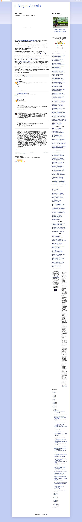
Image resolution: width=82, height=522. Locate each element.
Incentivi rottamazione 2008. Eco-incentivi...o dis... (59, 429)
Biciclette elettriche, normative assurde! (58, 139)
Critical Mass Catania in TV (56, 131)
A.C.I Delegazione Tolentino (22, 93)
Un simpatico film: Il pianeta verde (57, 59)
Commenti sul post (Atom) (22, 153)
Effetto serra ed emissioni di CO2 (57, 87)
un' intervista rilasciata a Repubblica (23, 61)
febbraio (55, 504)
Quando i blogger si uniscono (59, 473)
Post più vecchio (46, 152)
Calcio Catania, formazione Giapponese (58, 261)
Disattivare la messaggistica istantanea (58, 170)
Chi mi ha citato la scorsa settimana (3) (60, 433)
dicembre (56, 410)
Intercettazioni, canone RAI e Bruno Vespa (59, 117)
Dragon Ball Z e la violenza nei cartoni (58, 254)
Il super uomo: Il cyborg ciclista (57, 135)
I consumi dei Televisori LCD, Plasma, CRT (59, 55)
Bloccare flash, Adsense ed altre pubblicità (59, 184)
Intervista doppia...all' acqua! (57, 109)
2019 (54, 393)
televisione (30, 76)
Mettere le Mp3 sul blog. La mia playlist (58, 181)
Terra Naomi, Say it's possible (57, 224)
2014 (54, 399)
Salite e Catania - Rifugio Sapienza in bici (59, 146)
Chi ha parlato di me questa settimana (60, 469)
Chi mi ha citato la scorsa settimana (60, 450)
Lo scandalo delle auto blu (56, 63)
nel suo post (27, 43)
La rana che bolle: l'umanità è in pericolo (59, 72)
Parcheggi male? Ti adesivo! (57, 250)
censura (19, 76)
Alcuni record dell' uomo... (56, 244)
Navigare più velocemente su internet (58, 180)
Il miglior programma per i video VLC (58, 162)
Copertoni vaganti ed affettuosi (57, 190)
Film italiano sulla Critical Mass (57, 128)
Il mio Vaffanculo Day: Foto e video (58, 235)
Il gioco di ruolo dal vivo (56, 247)
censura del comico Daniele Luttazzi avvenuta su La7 (27, 40)
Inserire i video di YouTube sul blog (58, 169)
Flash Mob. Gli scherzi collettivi (57, 216)
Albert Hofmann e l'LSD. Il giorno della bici (59, 115)
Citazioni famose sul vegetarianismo (58, 81)
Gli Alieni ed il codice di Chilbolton (58, 251)
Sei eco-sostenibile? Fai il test (57, 255)
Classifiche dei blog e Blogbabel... (59, 474)
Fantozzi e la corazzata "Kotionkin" (58, 193)
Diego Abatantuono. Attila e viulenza (58, 209)
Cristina (18, 81)
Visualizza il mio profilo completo (60, 29)
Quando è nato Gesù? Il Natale (57, 90)
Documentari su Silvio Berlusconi (59, 456)
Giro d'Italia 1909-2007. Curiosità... (58, 263)
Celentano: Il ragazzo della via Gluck (58, 231)
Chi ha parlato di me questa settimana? (60, 482)
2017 (54, 395)
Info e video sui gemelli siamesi (57, 93)
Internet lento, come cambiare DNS (58, 166)
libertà (26, 76)
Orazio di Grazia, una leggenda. (57, 140)
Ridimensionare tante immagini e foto (58, 174)
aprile (55, 501)
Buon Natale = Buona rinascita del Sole (58, 116)
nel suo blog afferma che (28, 58)
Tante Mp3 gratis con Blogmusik (57, 177)
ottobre (55, 493)
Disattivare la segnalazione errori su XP (58, 155)
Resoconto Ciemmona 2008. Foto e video (59, 142)
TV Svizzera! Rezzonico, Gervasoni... (58, 205)
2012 (54, 402)
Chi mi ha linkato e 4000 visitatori (59, 416)
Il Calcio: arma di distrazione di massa (58, 112)
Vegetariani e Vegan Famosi (57, 83)
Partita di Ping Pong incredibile (57, 192)
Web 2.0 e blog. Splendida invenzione (58, 64)
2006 (54, 507)
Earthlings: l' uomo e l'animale (57, 57)
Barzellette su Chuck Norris (56, 259)
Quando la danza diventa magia (57, 237)
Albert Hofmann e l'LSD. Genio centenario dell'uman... (59, 425)
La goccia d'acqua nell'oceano (57, 243)
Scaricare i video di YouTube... (57, 167)
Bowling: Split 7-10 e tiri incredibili (57, 215)
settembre (56, 494)
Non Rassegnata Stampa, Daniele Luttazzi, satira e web (59, 468)
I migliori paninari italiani (56, 236)
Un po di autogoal (55, 189)
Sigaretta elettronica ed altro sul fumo (58, 94)
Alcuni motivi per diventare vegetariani (58, 79)
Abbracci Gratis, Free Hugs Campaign (58, 89)
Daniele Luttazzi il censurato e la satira (60, 466)
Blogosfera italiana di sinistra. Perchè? (58, 246)
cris (18, 112)
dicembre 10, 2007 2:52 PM (21, 90)
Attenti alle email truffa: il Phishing (57, 78)
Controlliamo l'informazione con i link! (58, 108)
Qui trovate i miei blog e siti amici (60, 31)
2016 (54, 396)
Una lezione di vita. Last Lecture (57, 113)
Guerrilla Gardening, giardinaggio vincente (59, 120)
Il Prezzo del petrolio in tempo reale (58, 53)
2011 (54, 403)
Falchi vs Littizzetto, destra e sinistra (58, 262)
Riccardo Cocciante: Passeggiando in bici (59, 228)
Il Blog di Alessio (28, 6)
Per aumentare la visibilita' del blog (58, 182)
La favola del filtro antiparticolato (57, 74)
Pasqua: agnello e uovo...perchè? (57, 71)
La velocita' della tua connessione (57, 163)
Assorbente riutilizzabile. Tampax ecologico (59, 119)
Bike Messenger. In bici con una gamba (58, 136)
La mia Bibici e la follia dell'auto (57, 147)
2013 (54, 400)
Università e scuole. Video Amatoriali (58, 211)
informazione (22, 76)
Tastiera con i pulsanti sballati (57, 173)
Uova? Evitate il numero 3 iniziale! (58, 100)
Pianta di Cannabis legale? (56, 68)
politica (28, 76)
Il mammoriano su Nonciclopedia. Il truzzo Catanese (60, 449)
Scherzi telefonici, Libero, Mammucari (58, 208)
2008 (54, 407)
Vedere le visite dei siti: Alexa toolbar (58, 154)
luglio (55, 497)
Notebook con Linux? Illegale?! (57, 178)
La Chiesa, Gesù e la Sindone (57, 123)
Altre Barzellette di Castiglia (56, 200)
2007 (54, 409)
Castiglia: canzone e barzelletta (57, 197)
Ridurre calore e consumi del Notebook (58, 152)
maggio (55, 500)
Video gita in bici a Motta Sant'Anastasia (58, 143)
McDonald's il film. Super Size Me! (57, 105)
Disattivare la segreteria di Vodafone (58, 258)
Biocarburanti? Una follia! (56, 60)
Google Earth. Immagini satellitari (57, 158)
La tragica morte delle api (56, 67)
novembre (56, 491)
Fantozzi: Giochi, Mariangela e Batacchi (58, 204)
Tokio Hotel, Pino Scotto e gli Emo (57, 239)
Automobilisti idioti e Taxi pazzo (57, 207)
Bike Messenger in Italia (56, 138)
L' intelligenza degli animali (58, 480)
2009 (54, 406)
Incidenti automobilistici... (56, 219)
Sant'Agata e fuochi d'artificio (57, 98)
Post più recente (17, 152)
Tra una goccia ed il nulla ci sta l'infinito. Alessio (64, 386)
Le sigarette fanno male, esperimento (58, 70)
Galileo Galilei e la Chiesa (56, 124)
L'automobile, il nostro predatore (57, 104)
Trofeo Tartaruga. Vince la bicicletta (58, 132)
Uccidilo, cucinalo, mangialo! (57, 86)
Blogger (45, 514)
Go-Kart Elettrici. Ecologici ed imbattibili (58, 101)
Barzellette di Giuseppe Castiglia (57, 196)
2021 (54, 392)
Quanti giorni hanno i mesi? (56, 265)
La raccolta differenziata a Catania (58, 96)
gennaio (55, 505)
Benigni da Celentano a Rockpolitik (58, 194)
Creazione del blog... (57, 488)
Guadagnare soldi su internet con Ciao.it (60, 490)
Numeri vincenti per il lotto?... (57, 248)
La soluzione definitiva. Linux (57, 165)
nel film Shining (26, 46)
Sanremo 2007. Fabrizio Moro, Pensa (58, 223)
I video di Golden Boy (55, 201)
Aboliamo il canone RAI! (56, 75)
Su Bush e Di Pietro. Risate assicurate (58, 212)
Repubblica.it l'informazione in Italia (60, 483)
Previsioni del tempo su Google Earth (58, 159)
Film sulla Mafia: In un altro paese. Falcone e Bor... (59, 412)
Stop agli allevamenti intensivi (57, 85)
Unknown (18, 99)
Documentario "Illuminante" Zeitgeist (58, 56)
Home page (32, 152)
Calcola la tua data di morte (56, 266)
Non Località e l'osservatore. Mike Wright (59, 240)
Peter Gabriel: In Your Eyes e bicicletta (58, 227)
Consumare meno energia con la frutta (58, 82)
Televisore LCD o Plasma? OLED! (57, 97)
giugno (55, 498)
